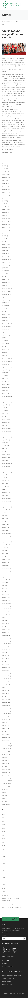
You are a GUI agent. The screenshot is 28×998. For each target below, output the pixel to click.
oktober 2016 (5, 504)
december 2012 (6, 638)
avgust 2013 (5, 614)
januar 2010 (5, 740)
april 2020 (4, 381)
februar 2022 (5, 317)
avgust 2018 (5, 440)
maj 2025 (4, 204)
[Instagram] (14, 919)
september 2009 (6, 751)
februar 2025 (5, 212)
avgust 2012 (5, 649)
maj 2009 (4, 763)
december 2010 (6, 708)
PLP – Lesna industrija (8, 966)
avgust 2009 (5, 754)
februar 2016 (5, 527)
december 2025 (6, 183)
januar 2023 (5, 285)
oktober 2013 (5, 609)
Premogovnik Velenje (8, 149)
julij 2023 (4, 268)
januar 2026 (5, 180)
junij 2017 (4, 480)
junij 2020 (4, 375)
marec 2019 (5, 419)
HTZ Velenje (6, 960)
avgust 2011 (5, 684)
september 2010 (6, 716)
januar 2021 (5, 355)
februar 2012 (5, 667)
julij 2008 (4, 792)
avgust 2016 (5, 510)
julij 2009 (4, 757)
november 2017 (6, 466)
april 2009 (4, 766)
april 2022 (4, 311)
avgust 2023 (5, 265)
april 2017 (4, 486)
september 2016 (6, 507)
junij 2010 (4, 725)
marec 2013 (5, 629)
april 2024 (4, 241)
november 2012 (6, 641)
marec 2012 (5, 664)
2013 (3, 860)
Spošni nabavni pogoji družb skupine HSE (12, 907)
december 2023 (6, 253)
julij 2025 (4, 198)
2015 (3, 853)
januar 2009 (5, 775)
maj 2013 (4, 623)
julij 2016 (4, 512)
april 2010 (4, 731)
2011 (3, 867)
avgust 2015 (5, 545)
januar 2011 (5, 705)
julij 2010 (4, 722)
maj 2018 (4, 448)
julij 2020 (4, 373)
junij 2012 (4, 655)
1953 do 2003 (5, 895)
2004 (3, 891)
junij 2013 (4, 620)
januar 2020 (5, 390)
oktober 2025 (5, 189)
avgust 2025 (5, 195)
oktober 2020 (5, 364)
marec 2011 (5, 699)
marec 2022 (5, 314)
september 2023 (6, 262)
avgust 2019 (5, 405)
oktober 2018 (5, 434)
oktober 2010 (5, 714)
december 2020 (6, 358)
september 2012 (6, 646)
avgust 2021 (5, 335)
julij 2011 (4, 687)
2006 (3, 884)
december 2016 (6, 498)
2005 (3, 888)
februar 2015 (5, 562)
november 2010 (6, 711)
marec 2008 (5, 804)
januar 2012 (5, 670)
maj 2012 (4, 658)
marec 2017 (5, 489)
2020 (3, 835)
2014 (3, 856)
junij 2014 (4, 585)
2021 (3, 832)
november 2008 (6, 781)
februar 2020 (5, 387)
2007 (3, 881)
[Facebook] (12, 919)
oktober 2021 (5, 329)
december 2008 (6, 778)
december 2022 (6, 288)
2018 (3, 842)
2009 (3, 874)
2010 (3, 870)
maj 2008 (4, 798)
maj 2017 (4, 483)
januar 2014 (5, 600)
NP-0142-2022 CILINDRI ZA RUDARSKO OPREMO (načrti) (11, 899)
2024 (3, 821)
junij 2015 (4, 550)
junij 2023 (4, 271)
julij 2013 (4, 617)
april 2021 (4, 346)
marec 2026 (5, 174)
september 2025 (6, 192)
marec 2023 (5, 279)
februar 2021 (5, 352)
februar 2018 (5, 457)
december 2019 (6, 393)
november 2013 (6, 606)
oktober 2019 (5, 399)
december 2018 (6, 428)
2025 (3, 817)
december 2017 (6, 463)
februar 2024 (5, 247)
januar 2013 (5, 635)
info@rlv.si (8, 981)
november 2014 (6, 571)
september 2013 (6, 612)
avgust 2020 (5, 370)
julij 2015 (4, 547)
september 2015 (6, 542)
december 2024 (6, 218)
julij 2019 (4, 407)
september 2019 (6, 402)
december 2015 (6, 533)
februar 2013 (5, 632)
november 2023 (6, 256)
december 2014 (6, 568)
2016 (3, 849)
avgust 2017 (5, 475)
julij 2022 (4, 303)
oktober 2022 (5, 294)
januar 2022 (5, 320)
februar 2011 (5, 702)
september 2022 (6, 297)
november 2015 (6, 536)
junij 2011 (4, 690)
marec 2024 (5, 244)
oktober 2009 (5, 749)
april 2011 (4, 696)
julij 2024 (4, 233)
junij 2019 (4, 410)
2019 (3, 839)
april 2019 (4, 416)
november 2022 (6, 291)
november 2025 (6, 186)
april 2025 (4, 206)
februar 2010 (5, 737)
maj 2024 (4, 238)
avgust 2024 (5, 230)
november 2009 (6, 746)
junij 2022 (4, 306)
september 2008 (6, 786)
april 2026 (4, 171)
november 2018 (6, 431)
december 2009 (6, 743)
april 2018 (4, 451)
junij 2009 (4, 760)
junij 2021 (4, 340)
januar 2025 (5, 215)
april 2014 (4, 591)
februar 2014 (5, 597)
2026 (3, 814)
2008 (3, 877)
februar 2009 (5, 772)
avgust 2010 (5, 719)
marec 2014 (5, 594)
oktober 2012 (5, 644)
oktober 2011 (5, 679)
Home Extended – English (8, 911)
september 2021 (6, 332)
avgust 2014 (5, 579)
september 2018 (6, 437)
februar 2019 (5, 422)
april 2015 (4, 556)
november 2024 (6, 221)
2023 (3, 824)
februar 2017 (5, 492)
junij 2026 (4, 166)
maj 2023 (4, 273)
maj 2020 (4, 378)
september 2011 (6, 682)
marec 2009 (5, 769)
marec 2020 (5, 384)
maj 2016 (4, 518)
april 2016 (4, 521)
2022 (3, 828)
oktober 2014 (5, 574)
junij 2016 (4, 515)
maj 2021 (4, 343)
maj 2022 (4, 308)
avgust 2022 (5, 300)
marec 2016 (5, 524)
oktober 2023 (5, 259)
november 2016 (6, 501)
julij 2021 (4, 338)
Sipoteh (5, 963)
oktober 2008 (5, 784)
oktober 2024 (5, 224)
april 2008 (4, 801)
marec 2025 (5, 209)
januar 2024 (5, 250)
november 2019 (6, 396)
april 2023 (4, 276)
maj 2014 (4, 588)
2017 (3, 846)
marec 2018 (5, 454)
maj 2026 (4, 168)
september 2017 (6, 472)
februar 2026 (5, 177)
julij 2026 (4, 163)
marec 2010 (5, 734)
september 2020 (6, 367)
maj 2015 (4, 553)
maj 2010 (4, 728)
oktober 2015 (5, 539)
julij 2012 (4, 652)
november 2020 (6, 361)
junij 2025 (4, 201)
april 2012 (4, 661)
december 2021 (6, 323)
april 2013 (4, 626)
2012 (3, 863)
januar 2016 (5, 530)
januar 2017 (5, 495)
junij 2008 (4, 795)
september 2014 (6, 577)
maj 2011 (4, 693)
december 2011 (6, 673)
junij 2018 (4, 445)
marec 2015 (5, 559)
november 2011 (6, 676)
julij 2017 (4, 477)
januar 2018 (5, 460)
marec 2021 (5, 349)
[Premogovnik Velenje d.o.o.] (11, 4)
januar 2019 (5, 425)
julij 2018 (4, 443)
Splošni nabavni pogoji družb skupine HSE (12, 904)
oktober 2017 (5, 469)
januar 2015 (5, 565)
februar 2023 (5, 282)
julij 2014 (4, 582)
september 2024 (6, 227)
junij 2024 (4, 236)
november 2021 (6, 326)
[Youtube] (16, 919)
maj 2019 (4, 413)
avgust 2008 (5, 789)
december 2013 (6, 603)
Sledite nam (7, 918)
